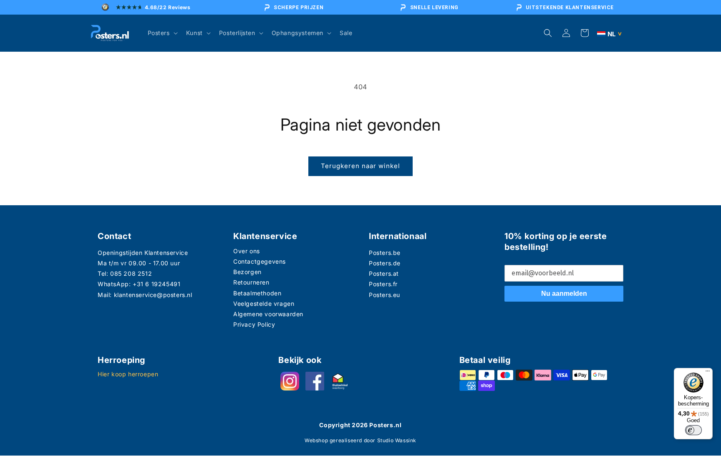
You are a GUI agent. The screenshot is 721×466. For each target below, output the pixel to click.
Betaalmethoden (257, 293)
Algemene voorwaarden (268, 313)
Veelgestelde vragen (263, 303)
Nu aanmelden (564, 293)
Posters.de (385, 263)
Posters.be (385, 252)
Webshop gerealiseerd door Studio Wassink (360, 440)
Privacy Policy (254, 324)
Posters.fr (383, 283)
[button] (162, 33)
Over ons (246, 250)
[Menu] (708, 373)
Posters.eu (384, 294)
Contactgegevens (259, 261)
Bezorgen (247, 271)
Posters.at (384, 273)
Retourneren (251, 282)
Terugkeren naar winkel (360, 166)
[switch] (693, 430)
